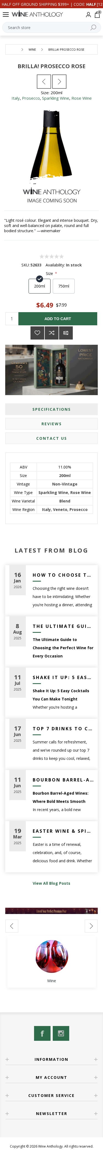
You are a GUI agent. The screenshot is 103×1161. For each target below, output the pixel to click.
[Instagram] (61, 1033)
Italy (16, 98)
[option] (51, 961)
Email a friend (66, 333)
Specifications (51, 409)
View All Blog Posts (51, 883)
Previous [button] (11, 926)
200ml (65, 475)
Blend (64, 501)
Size (50, 273)
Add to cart (57, 319)
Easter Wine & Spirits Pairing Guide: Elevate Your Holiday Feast (63, 831)
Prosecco (31, 98)
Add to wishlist (37, 333)
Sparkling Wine (55, 98)
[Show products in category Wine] (51, 956)
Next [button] (91, 926)
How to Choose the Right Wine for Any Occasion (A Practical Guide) (63, 575)
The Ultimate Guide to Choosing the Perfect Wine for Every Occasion (63, 626)
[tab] (51, 409)
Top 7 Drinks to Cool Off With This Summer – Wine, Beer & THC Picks (63, 729)
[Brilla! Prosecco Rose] (44, 81)
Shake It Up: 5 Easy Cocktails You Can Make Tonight (63, 677)
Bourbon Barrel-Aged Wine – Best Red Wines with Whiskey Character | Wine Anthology (63, 780)
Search (93, 27)
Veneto (60, 509)
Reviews (51, 423)
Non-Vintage (64, 484)
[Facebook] (42, 1033)
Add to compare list (52, 333)
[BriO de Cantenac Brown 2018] (59, 81)
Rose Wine (81, 98)
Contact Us (51, 438)
